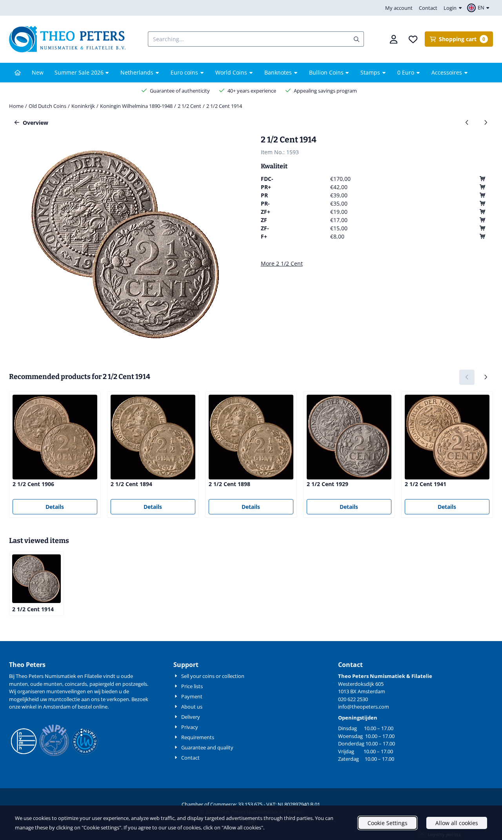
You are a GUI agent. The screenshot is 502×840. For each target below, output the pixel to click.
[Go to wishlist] (413, 39)
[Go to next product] (485, 122)
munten (18, 683)
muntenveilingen (66, 691)
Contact (428, 7)
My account (399, 7)
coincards (76, 683)
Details (54, 506)
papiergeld (101, 683)
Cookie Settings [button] (387, 823)
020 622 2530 (353, 699)
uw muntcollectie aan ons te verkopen (84, 699)
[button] (479, 8)
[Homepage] (17, 72)
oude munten (46, 683)
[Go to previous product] (467, 122)
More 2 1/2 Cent (282, 263)
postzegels (134, 683)
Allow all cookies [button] (456, 823)
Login (450, 7)
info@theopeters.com (363, 706)
